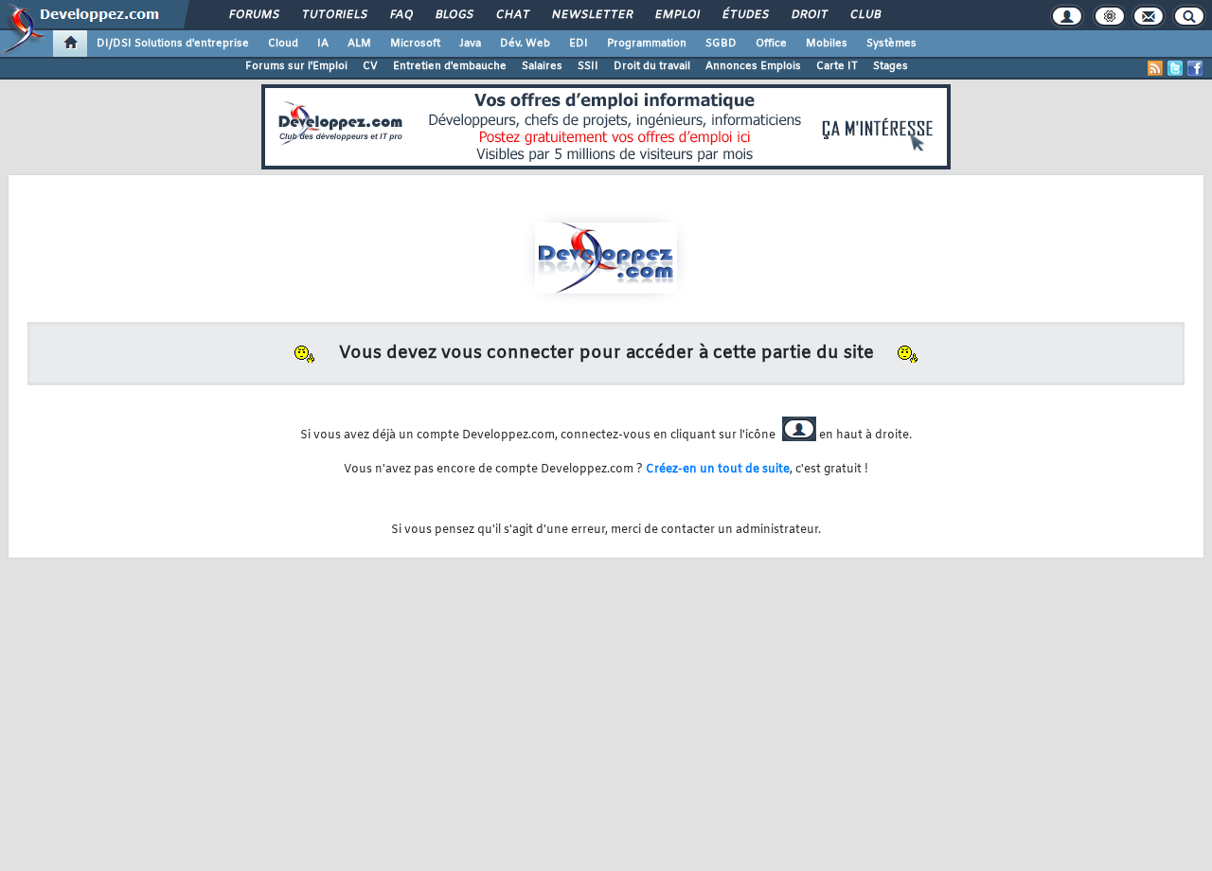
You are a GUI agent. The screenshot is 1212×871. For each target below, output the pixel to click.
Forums (253, 15)
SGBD (721, 43)
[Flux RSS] (1155, 68)
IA (323, 43)
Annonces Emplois (753, 66)
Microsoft (415, 43)
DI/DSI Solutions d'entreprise (173, 43)
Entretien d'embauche (450, 66)
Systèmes (891, 43)
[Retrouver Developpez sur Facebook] (1195, 68)
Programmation (646, 43)
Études (745, 15)
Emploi (676, 15)
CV (370, 66)
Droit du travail (652, 66)
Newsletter (591, 15)
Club (864, 15)
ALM (359, 43)
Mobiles (826, 43)
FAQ (400, 15)
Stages (890, 66)
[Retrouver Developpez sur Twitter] (1175, 68)
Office (771, 43)
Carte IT (837, 66)
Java (470, 43)
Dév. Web (525, 43)
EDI (578, 43)
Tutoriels (333, 15)
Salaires (542, 66)
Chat (511, 15)
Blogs (453, 15)
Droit (809, 15)
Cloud (283, 43)
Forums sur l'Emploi (296, 66)
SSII (588, 66)
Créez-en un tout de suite (718, 469)
